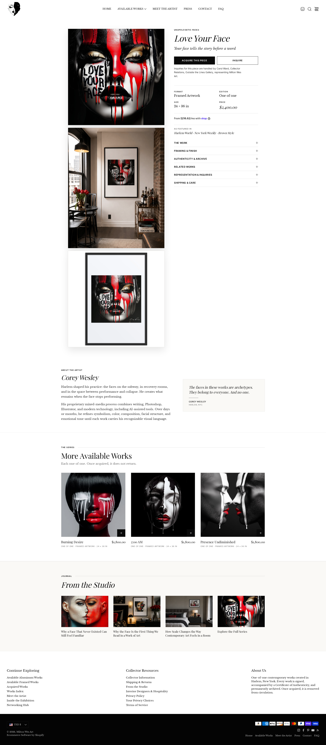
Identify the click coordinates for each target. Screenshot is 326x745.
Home (107, 8)
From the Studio (137, 686)
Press (188, 8)
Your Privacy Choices (140, 700)
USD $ (21, 725)
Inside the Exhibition (20, 700)
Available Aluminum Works (24, 677)
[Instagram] (298, 730)
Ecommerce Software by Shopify (25, 735)
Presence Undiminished (218, 542)
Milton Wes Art (24, 732)
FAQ (221, 8)
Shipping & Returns (139, 682)
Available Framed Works (23, 682)
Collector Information (140, 677)
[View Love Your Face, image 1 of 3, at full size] (116, 77)
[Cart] (316, 9)
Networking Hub (18, 705)
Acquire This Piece (194, 60)
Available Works (130, 8)
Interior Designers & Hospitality (147, 691)
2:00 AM (137, 542)
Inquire (237, 60)
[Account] (302, 9)
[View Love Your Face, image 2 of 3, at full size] (116, 188)
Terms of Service (137, 705)
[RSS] (317, 730)
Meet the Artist (165, 8)
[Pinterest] (308, 730)
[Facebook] (303, 730)
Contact (205, 8)
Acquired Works (17, 686)
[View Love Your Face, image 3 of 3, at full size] (116, 299)
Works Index (15, 691)
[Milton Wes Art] (14, 9)
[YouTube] (312, 730)
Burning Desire (72, 542)
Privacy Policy (135, 695)
